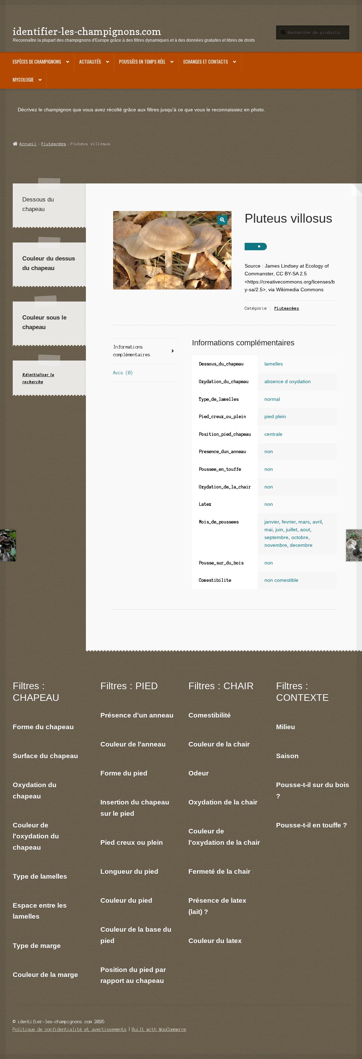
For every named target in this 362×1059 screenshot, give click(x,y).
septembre (276, 537)
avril (317, 522)
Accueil (28, 144)
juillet (291, 529)
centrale (273, 434)
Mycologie (23, 79)
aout (305, 529)
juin (279, 529)
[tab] (146, 351)
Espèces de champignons (37, 61)
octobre (299, 537)
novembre (275, 545)
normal (272, 399)
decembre (301, 545)
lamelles (273, 364)
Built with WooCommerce (159, 1029)
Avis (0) (123, 372)
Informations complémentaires (131, 351)
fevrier (289, 522)
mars (304, 522)
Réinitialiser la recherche (38, 378)
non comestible (281, 580)
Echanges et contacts (205, 61)
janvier (271, 522)
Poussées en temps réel (142, 61)
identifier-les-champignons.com (87, 31)
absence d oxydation (287, 381)
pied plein (275, 416)
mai (268, 529)
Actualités (90, 61)
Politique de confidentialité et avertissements (70, 1029)
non (268, 451)
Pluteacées (53, 144)
